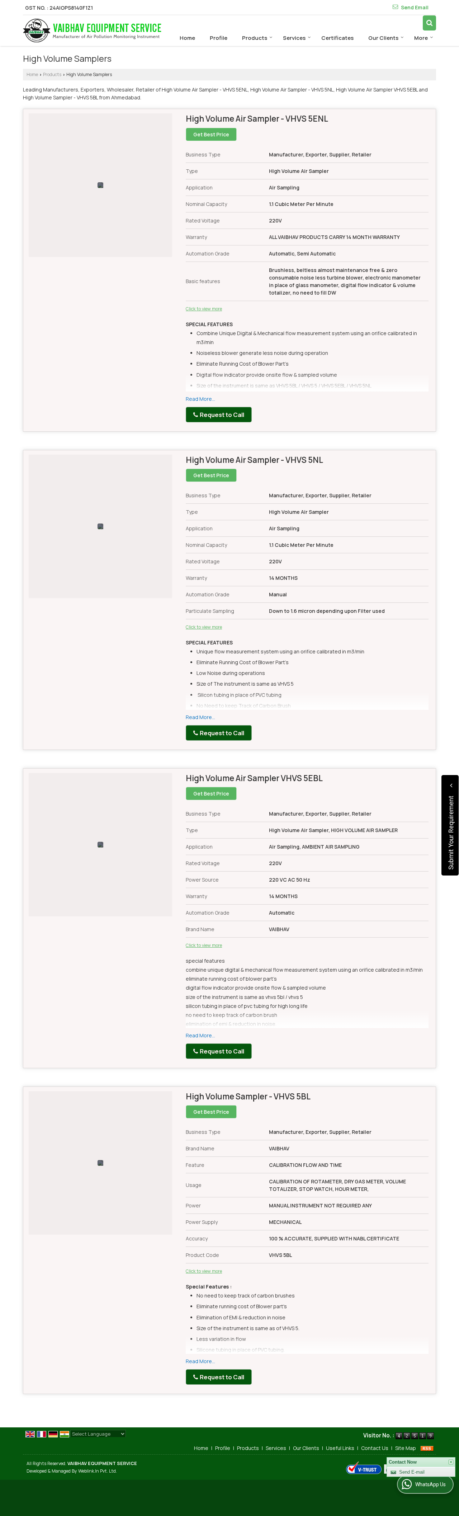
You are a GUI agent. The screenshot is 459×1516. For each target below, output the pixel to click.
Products (254, 38)
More (421, 38)
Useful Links (340, 1448)
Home (187, 38)
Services (294, 38)
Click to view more (204, 309)
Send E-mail (412, 1482)
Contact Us (374, 1448)
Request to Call (221, 414)
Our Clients (383, 38)
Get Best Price (211, 134)
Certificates (337, 38)
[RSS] (427, 1448)
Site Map (405, 1448)
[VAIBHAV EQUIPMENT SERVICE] (92, 30)
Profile (218, 38)
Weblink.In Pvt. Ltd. (97, 1471)
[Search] (429, 22)
